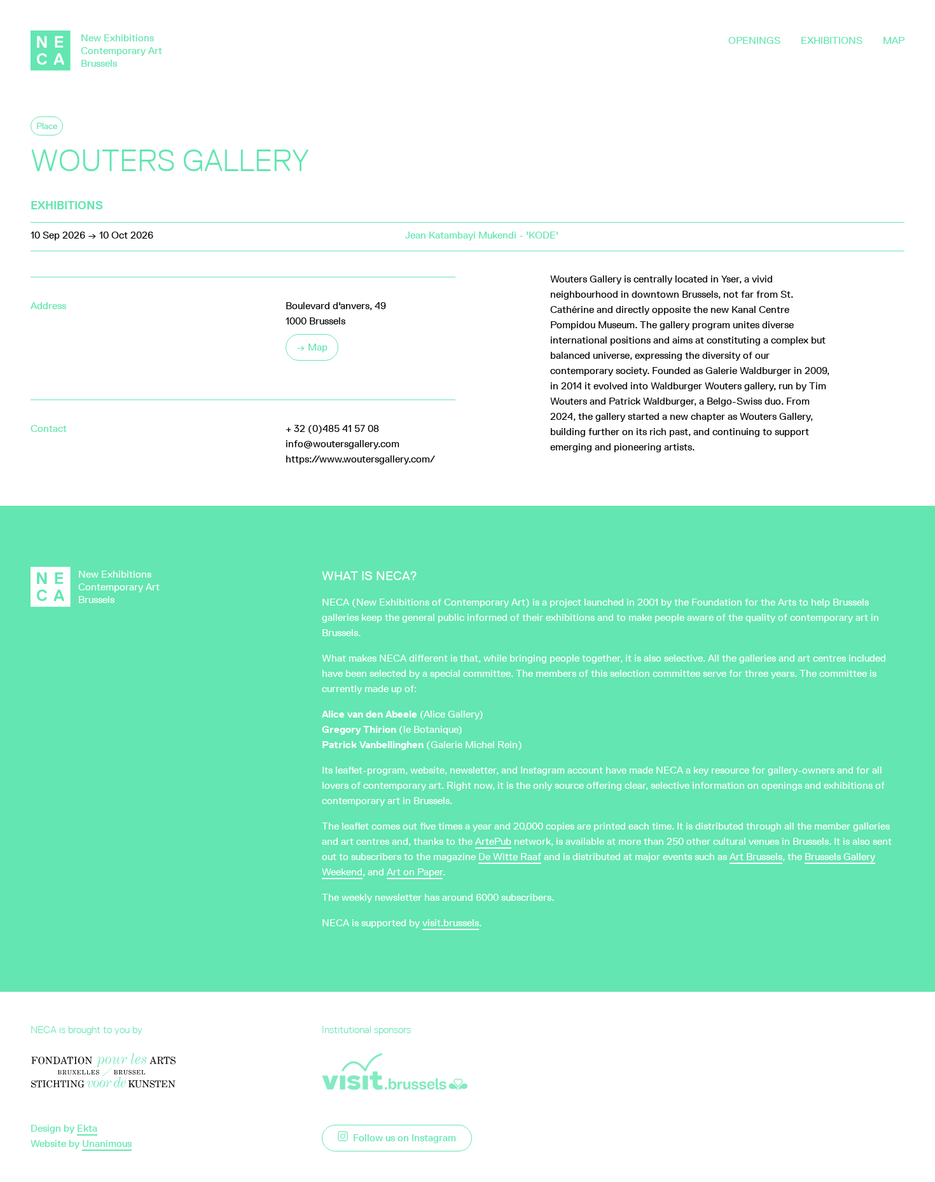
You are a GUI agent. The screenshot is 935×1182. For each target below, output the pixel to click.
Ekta (87, 1128)
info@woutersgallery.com (342, 444)
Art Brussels (756, 857)
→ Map (312, 347)
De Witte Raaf (509, 857)
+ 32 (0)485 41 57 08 (332, 428)
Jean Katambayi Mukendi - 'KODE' (481, 235)
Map (893, 40)
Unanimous (107, 1143)
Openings (754, 40)
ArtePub (493, 841)
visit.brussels (450, 923)
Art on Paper (415, 872)
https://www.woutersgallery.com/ (360, 459)
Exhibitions (831, 40)
